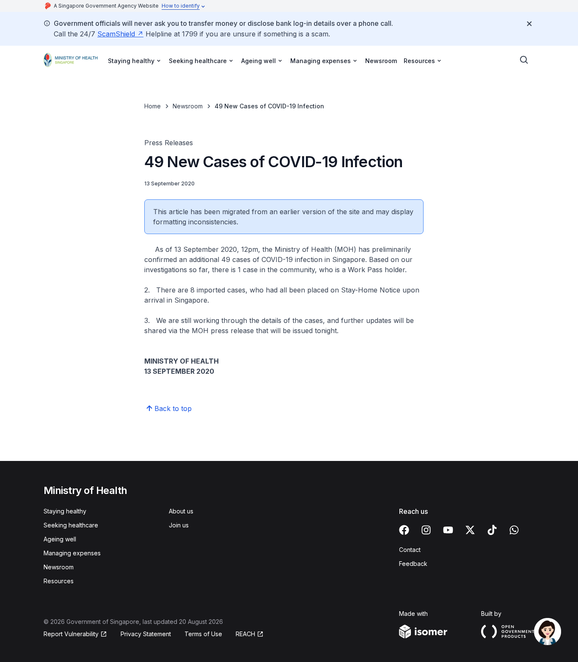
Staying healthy (65, 511)
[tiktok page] (492, 530)
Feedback (413, 563)
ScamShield (116, 34)
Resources (59, 581)
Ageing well (60, 539)
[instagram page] (426, 530)
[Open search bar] (524, 60)
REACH (245, 633)
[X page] (470, 530)
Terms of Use (203, 633)
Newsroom (381, 60)
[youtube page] (448, 530)
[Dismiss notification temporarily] (529, 24)
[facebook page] (404, 530)
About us (181, 511)
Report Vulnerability (71, 633)
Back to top (173, 408)
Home (152, 106)
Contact (410, 549)
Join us (179, 525)
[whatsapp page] (514, 530)
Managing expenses (72, 553)
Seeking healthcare (71, 525)
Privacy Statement (146, 633)
